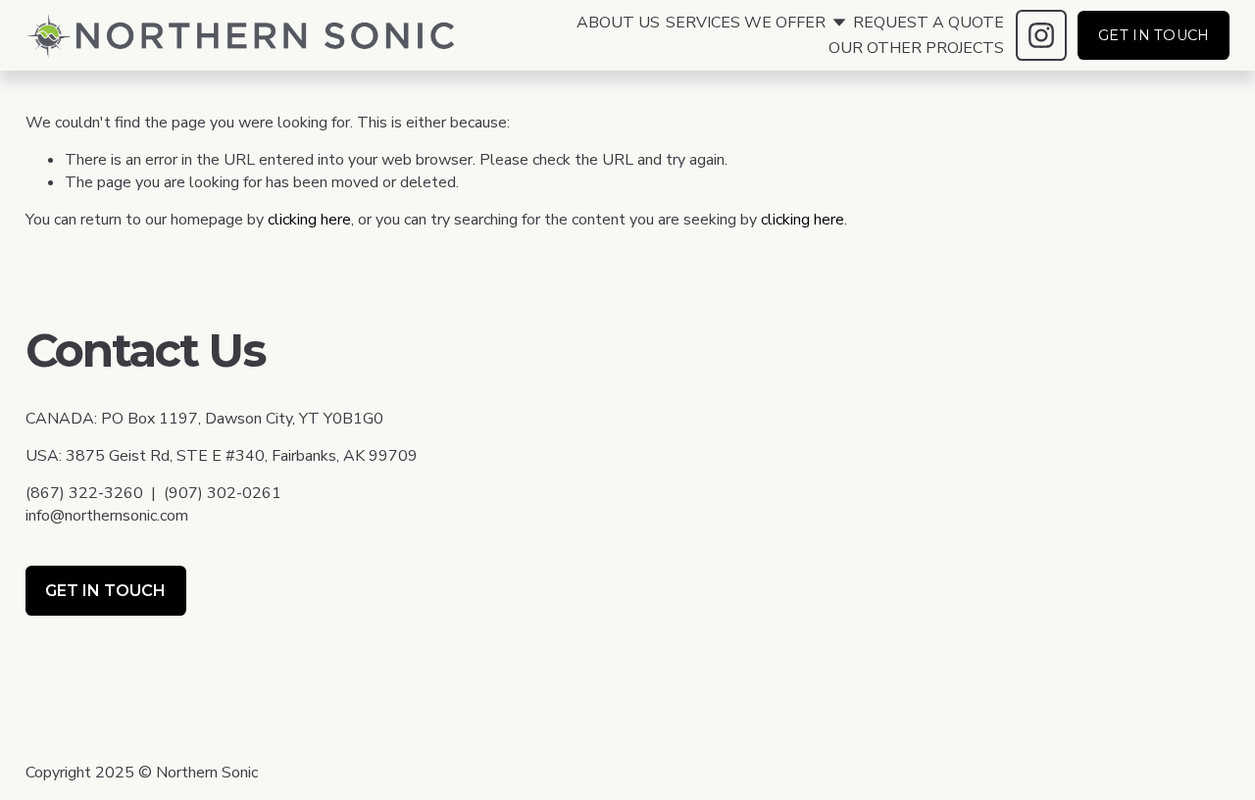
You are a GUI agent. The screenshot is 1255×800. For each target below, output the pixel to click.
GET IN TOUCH (1153, 35)
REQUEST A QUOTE (928, 22)
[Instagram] (1041, 35)
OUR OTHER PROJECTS (916, 48)
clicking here (309, 219)
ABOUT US (618, 22)
